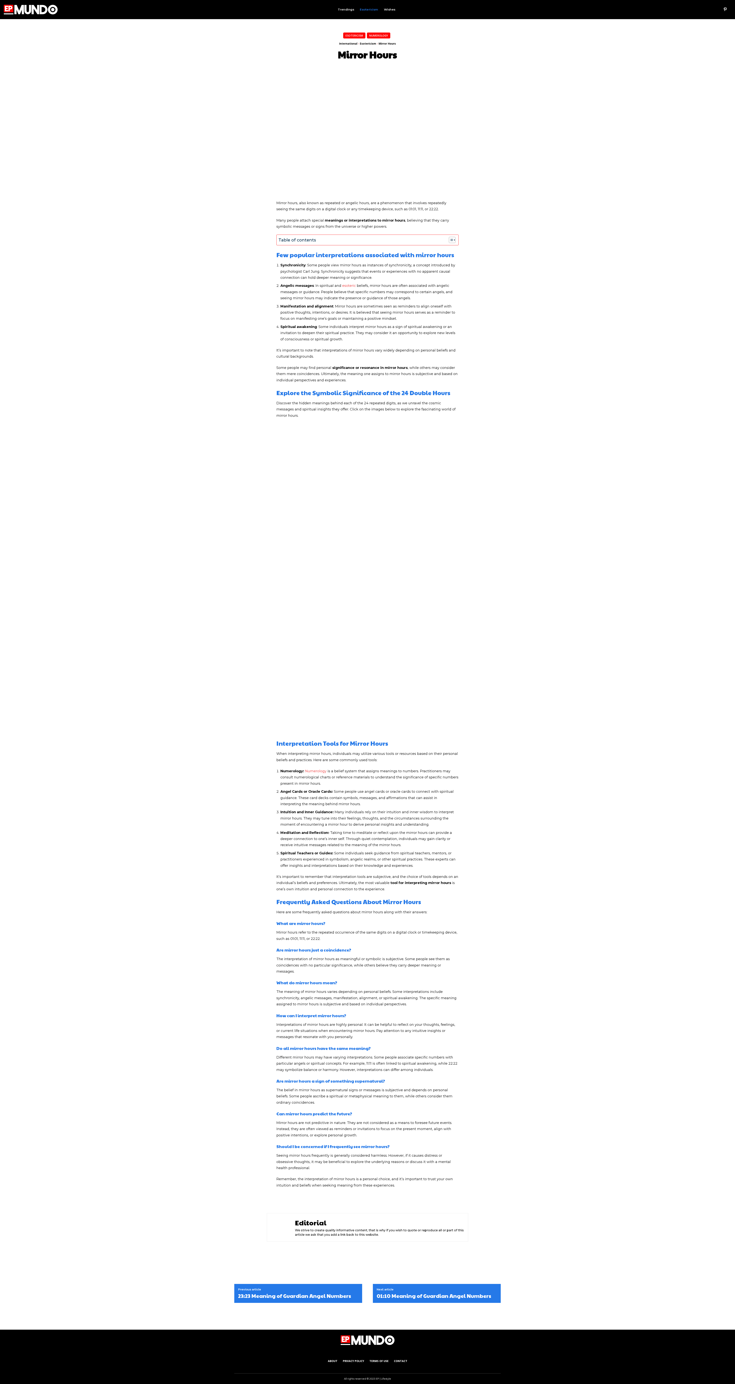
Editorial (310, 1222)
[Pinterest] (725, 10)
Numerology (378, 35)
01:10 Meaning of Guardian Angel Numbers (434, 1296)
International (348, 43)
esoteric (349, 286)
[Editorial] (280, 1227)
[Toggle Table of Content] (450, 240)
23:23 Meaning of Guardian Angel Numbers (294, 1296)
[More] (367, 1200)
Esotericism (354, 35)
